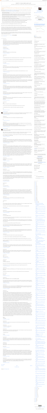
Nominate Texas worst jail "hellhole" (39, 203)
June (36, 391)
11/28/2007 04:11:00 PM (6, 186)
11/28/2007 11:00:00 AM (6, 136)
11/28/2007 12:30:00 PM (6, 167)
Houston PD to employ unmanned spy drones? (40, 240)
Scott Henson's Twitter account (38, 12)
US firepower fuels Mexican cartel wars (39, 356)
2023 (35, 183)
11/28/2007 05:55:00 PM (6, 208)
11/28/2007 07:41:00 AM (6, 49)
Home (17, 365)
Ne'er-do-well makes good (38, 233)
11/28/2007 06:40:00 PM (6, 212)
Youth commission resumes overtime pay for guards (10, 10)
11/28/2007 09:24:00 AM (6, 114)
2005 (35, 399)
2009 (35, 198)
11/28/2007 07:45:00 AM (6, 53)
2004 (35, 400)
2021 (35, 185)
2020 (35, 186)
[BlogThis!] (14, 35)
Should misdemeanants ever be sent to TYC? (40, 341)
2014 (35, 192)
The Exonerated (37, 236)
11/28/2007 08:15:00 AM (6, 83)
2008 (35, 199)
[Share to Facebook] (15, 35)
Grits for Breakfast (23, 3)
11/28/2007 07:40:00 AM (6, 45)
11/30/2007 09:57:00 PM (6, 356)
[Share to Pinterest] (16, 35)
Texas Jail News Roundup (38, 243)
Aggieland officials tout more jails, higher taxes (40, 368)
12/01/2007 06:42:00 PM (6, 362)
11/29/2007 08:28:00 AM (6, 275)
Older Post (31, 365)
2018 (35, 188)
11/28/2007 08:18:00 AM (6, 89)
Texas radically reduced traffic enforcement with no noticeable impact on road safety (39, 24)
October (36, 387)
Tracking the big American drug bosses (39, 304)
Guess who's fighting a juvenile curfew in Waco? (40, 342)
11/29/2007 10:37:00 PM (6, 335)
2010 (35, 197)
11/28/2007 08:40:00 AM (6, 94)
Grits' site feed (41, 16)
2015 (35, 191)
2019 (35, 187)
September (37, 388)
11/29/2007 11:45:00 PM (6, 340)
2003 (35, 401)
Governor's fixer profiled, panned (38, 237)
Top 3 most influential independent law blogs (41, 162)
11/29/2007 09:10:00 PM (6, 323)
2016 (35, 190)
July (36, 390)
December (37, 201)
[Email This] (13, 35)
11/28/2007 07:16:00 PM (6, 226)
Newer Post (2, 365)
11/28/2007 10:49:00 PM (6, 247)
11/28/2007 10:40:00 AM (6, 120)
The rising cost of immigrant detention (39, 347)
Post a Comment (3, 364)
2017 (35, 189)
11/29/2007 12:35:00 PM (6, 288)
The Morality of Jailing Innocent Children (39, 327)
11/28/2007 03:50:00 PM (6, 181)
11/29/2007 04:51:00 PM (6, 319)
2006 (35, 398)
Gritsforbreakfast (4, 111)
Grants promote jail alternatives (38, 386)
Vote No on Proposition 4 (38, 338)
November (37, 202)
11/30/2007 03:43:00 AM (6, 347)
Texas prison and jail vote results (38, 335)
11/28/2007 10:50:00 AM (6, 126)
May (36, 392)
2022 (35, 184)
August (36, 389)
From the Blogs (37, 367)
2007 (35, 200)
